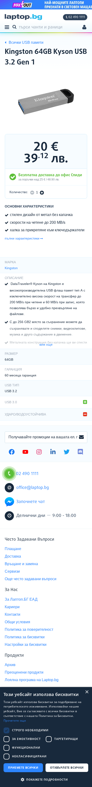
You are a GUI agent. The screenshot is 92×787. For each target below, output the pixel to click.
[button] (46, 779)
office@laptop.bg (32, 487)
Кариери (12, 607)
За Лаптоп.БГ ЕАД (21, 599)
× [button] (86, 692)
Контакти (12, 614)
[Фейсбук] (12, 452)
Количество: (18, 192)
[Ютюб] (25, 452)
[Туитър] (67, 452)
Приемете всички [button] (23, 768)
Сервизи (12, 571)
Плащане (13, 549)
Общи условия (17, 622)
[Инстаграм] (39, 452)
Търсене (15, 26)
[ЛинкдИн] (53, 452)
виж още (46, 344)
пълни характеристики (22, 238)
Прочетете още (15, 721)
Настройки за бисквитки (25, 645)
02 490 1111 (76, 17)
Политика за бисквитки (25, 637)
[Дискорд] (80, 452)
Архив (10, 665)
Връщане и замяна (21, 564)
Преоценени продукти (24, 672)
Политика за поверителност (29, 629)
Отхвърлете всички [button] (67, 768)
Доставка (13, 556)
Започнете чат (30, 502)
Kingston (11, 268)
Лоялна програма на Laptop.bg (32, 680)
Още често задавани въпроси (30, 579)
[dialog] (46, 737)
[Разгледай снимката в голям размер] (46, 102)
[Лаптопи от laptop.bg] (23, 17)
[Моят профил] (84, 28)
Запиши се (81, 437)
